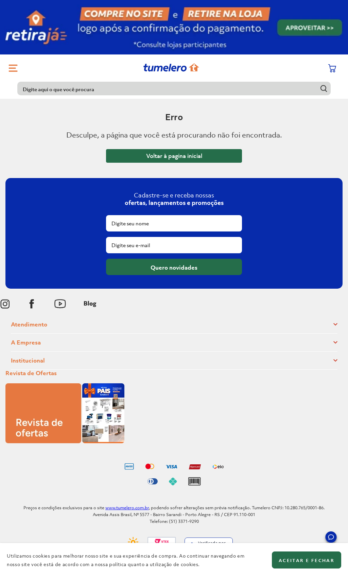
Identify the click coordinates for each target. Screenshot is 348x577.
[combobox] (174, 88)
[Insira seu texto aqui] (5, 304)
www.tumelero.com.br (127, 508)
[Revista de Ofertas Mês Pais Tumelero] (64, 441)
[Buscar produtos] (324, 88)
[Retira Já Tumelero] (174, 27)
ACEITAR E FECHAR (306, 560)
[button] (331, 538)
